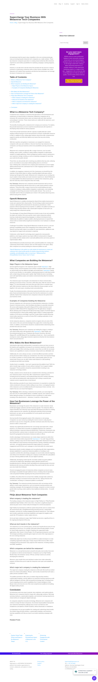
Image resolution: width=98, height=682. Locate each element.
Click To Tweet (30, 255)
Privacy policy (40, 661)
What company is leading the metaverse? (23, 97)
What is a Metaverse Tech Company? (21, 79)
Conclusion (14, 107)
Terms (39, 665)
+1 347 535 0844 (71, 663)
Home (55, 4)
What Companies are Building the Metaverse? (23, 83)
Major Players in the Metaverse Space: (22, 85)
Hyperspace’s (36, 439)
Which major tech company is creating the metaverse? (26, 103)
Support (73, 4)
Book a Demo (85, 4)
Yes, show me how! (74, 81)
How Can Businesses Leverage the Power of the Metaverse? (27, 93)
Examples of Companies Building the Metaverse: (25, 87)
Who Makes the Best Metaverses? (20, 91)
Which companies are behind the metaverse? (24, 101)
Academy (66, 4)
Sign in (78, 4)
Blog (60, 4)
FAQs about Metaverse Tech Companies (22, 95)
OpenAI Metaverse (16, 81)
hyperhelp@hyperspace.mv (72, 661)
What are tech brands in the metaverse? (23, 99)
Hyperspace (45, 266)
